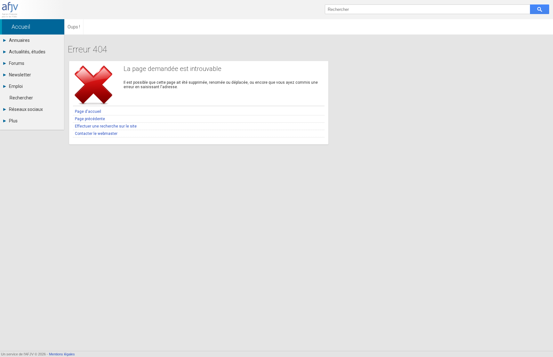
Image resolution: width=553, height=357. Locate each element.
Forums (16, 63)
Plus (13, 120)
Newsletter (20, 74)
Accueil (21, 26)
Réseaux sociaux (26, 109)
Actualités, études (27, 51)
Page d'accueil (88, 111)
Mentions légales (62, 354)
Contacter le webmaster (96, 133)
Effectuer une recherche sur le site (106, 126)
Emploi (16, 86)
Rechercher (21, 97)
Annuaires (19, 40)
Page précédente (90, 119)
